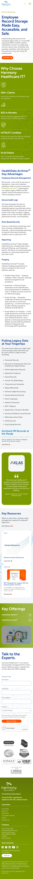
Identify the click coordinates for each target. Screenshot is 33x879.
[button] (30, 3)
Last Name (5, 688)
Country (4, 707)
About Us (5, 811)
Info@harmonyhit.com (9, 830)
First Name (5, 679)
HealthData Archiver (10, 188)
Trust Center (6, 838)
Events (4, 818)
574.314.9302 (9, 828)
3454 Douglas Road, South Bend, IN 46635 (9, 833)
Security (12, 871)
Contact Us (6, 820)
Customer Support (8, 815)
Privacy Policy (5, 871)
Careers (4, 836)
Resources (5, 813)
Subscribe (7, 855)
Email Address (6, 697)
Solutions (5, 809)
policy (23, 717)
